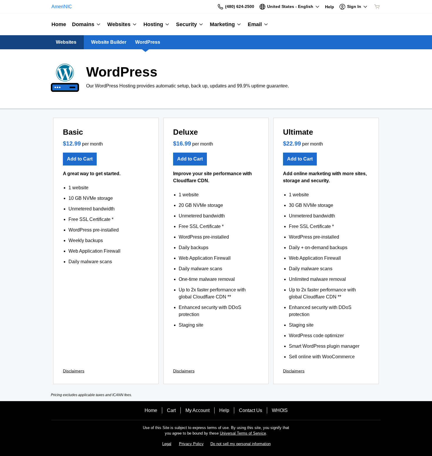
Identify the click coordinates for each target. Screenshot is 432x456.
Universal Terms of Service (243, 433)
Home (151, 410)
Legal (166, 444)
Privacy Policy (191, 444)
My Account (197, 410)
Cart (171, 410)
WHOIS (280, 410)
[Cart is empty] (377, 7)
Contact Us (250, 410)
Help (224, 410)
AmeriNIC (61, 6)
